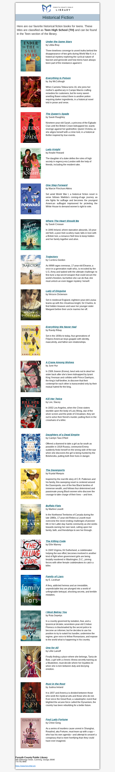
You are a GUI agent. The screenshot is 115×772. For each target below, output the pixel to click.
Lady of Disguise (56, 291)
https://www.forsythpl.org (25, 766)
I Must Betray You (56, 612)
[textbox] (57, 17)
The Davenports (55, 470)
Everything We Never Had (61, 326)
